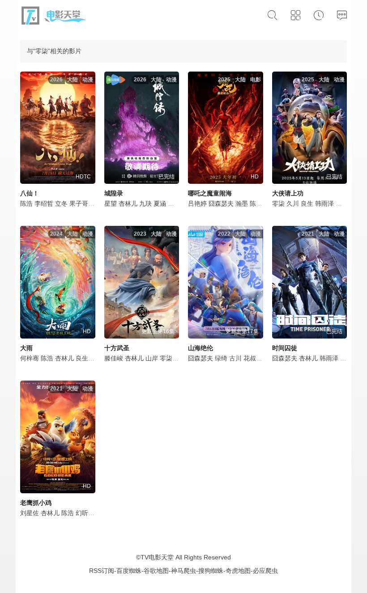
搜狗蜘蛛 (210, 570)
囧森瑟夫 (221, 203)
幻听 (82, 513)
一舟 (346, 358)
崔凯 (342, 203)
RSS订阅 (101, 570)
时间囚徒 (284, 348)
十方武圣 (116, 348)
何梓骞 (29, 358)
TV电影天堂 (157, 557)
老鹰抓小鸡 (35, 502)
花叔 (249, 358)
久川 (292, 203)
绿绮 (221, 358)
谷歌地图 (156, 570)
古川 (235, 358)
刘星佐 (29, 513)
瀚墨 (241, 203)
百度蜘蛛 (128, 570)
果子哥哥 (81, 203)
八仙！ (29, 193)
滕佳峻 (113, 358)
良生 (307, 203)
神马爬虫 (183, 570)
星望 (110, 203)
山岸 (151, 358)
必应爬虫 (265, 570)
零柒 (174, 203)
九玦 (145, 203)
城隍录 (113, 193)
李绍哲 (43, 203)
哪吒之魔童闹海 (210, 193)
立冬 (61, 203)
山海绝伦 (200, 348)
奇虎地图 (238, 570)
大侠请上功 (287, 193)
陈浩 (26, 203)
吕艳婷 (197, 203)
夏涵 (160, 203)
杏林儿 (128, 203)
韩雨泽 (324, 203)
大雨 (26, 348)
